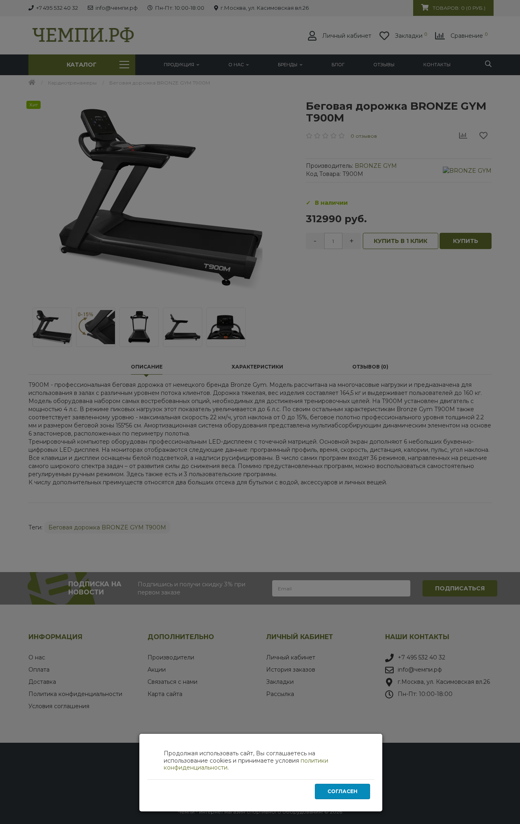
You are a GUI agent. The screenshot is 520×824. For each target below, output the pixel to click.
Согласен (342, 791)
